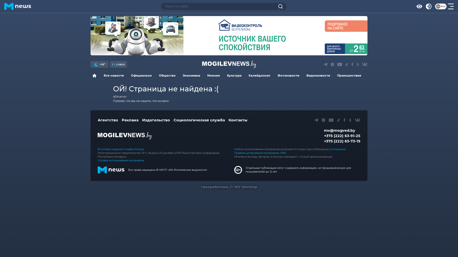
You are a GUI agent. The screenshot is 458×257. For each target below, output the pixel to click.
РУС (443, 6)
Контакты (237, 120)
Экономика (191, 75)
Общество (167, 75)
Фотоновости (288, 75)
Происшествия (349, 75)
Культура (234, 75)
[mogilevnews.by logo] (124, 136)
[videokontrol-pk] (229, 35)
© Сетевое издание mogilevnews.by (121, 149)
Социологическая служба (199, 120)
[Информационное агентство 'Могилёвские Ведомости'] (229, 64)
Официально (141, 75)
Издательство (156, 120)
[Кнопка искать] (280, 6)
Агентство (108, 120)
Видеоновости (318, 75)
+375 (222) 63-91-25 (342, 136)
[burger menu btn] (451, 6)
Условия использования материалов (121, 160)
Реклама (130, 120)
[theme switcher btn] (429, 6)
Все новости (114, 75)
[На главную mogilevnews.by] (17, 6)
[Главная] (95, 76)
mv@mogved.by (339, 130)
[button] (325, 64)
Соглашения (338, 149)
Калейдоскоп (259, 75)
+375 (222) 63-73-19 (342, 141)
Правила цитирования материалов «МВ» (260, 153)
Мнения (213, 75)
